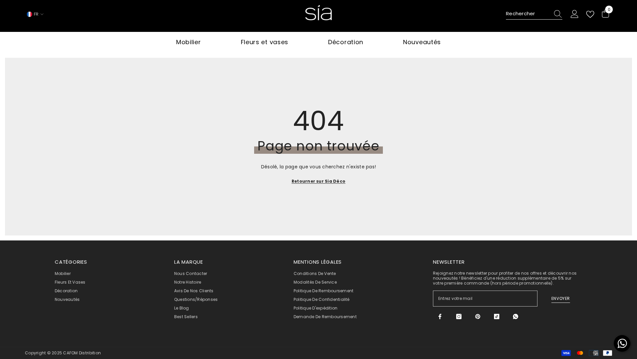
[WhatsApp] (516, 316)
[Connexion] (575, 14)
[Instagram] (459, 316)
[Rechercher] (534, 14)
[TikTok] (497, 316)
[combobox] (528, 14)
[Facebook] (440, 316)
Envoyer (560, 298)
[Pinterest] (478, 316)
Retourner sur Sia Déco (318, 181)
